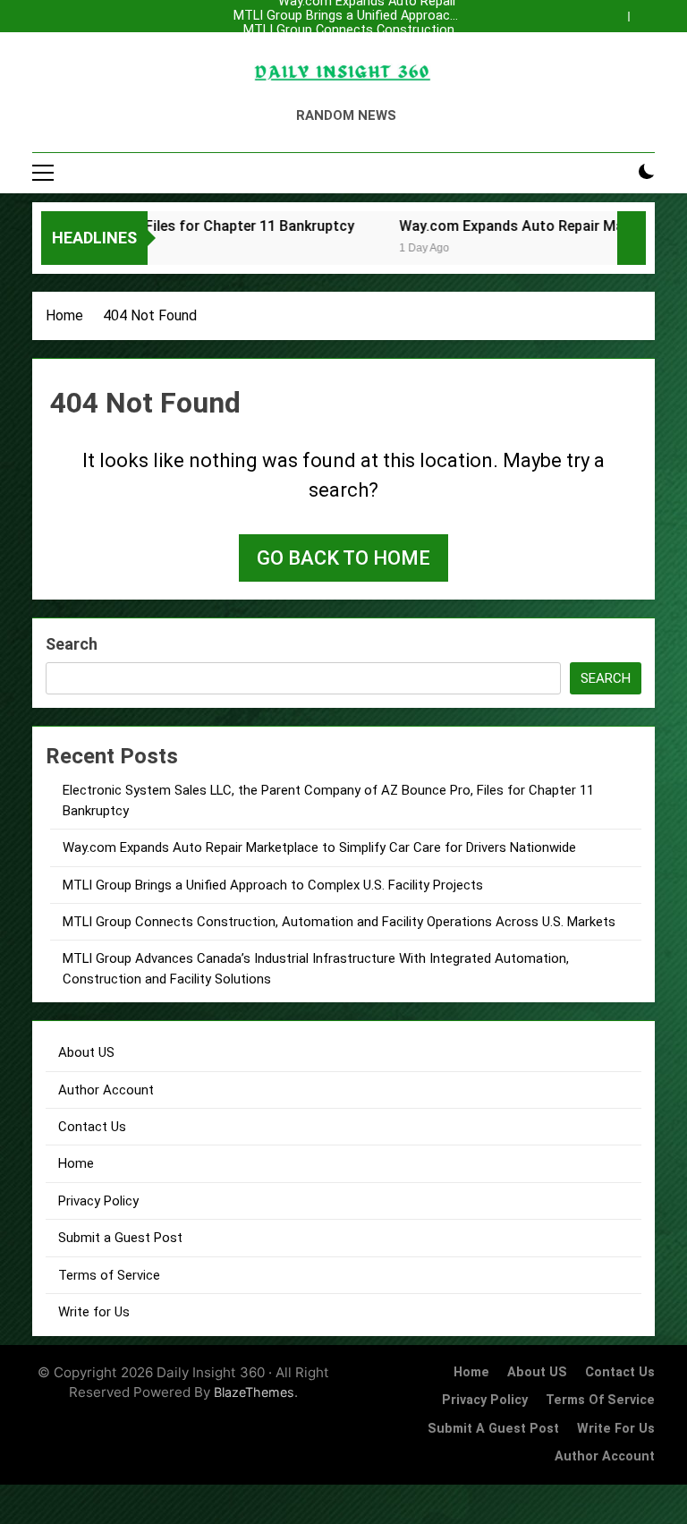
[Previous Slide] (619, 11)
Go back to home (343, 558)
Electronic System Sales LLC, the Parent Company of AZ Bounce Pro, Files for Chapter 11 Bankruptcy (352, 45)
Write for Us (94, 1312)
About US (86, 1052)
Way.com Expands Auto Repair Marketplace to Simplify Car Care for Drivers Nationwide (349, 59)
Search (72, 643)
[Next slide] (646, 11)
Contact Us (92, 1127)
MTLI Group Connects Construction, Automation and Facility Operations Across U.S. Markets (350, 30)
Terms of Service (109, 1275)
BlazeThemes (254, 1392)
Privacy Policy (98, 1201)
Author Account (106, 1090)
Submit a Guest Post (120, 1238)
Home (76, 1163)
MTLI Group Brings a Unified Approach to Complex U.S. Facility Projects (345, 16)
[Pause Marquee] (631, 238)
